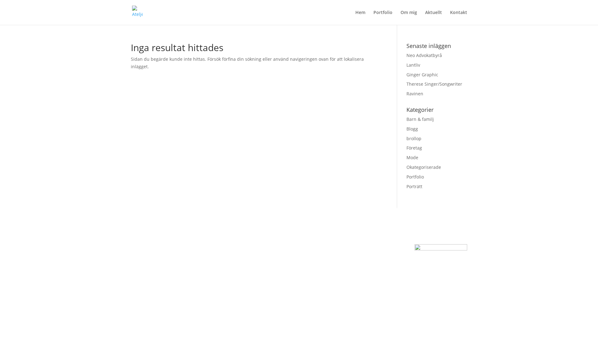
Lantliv (413, 65)
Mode (412, 157)
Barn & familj (420, 119)
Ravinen (414, 94)
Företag (414, 148)
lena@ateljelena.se (150, 264)
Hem (360, 12)
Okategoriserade (423, 167)
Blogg (412, 129)
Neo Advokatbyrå (424, 55)
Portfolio (382, 12)
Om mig (409, 12)
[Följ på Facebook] (361, 266)
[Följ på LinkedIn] (374, 266)
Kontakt (458, 12)
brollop (413, 138)
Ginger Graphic (422, 75)
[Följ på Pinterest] (386, 266)
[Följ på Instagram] (349, 266)
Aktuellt (433, 12)
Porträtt (414, 186)
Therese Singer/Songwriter (434, 84)
